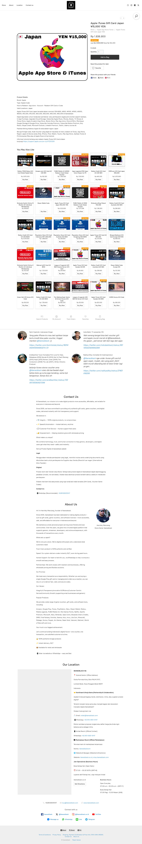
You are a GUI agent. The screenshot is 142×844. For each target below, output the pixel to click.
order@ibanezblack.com (89, 715)
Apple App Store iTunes (105, 30)
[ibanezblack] (71, 5)
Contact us (29, 5)
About (11, 5)
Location (20, 5)
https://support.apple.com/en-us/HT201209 (38, 141)
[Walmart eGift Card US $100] (43, 255)
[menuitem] (121, 18)
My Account (56, 319)
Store (4, 5)
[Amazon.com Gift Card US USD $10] (43, 160)
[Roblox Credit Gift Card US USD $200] (25, 224)
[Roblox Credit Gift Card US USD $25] (98, 160)
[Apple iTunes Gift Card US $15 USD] (98, 224)
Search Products (42, 319)
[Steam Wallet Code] (43, 192)
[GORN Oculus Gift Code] (116, 286)
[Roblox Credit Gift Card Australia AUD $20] (98, 255)
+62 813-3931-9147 (90, 720)
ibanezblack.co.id (86, 757)
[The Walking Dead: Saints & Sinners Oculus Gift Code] (62, 286)
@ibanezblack (43, 341)
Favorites (85, 319)
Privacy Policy (57, 835)
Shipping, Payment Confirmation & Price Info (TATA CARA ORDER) (83, 835)
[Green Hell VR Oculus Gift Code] (25, 286)
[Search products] (136, 16)
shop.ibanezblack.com (101, 757)
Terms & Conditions (45, 835)
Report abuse (76, 840)
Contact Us (68, 836)
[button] (97, 68)
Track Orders (71, 319)
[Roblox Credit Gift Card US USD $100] (43, 286)
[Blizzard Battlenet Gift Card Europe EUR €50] (116, 224)
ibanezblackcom (85, 749)
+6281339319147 (64, 493)
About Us (76, 836)
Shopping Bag (100, 319)
